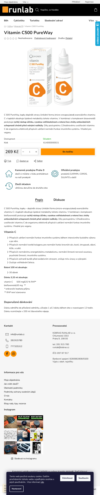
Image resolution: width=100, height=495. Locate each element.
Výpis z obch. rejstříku (63, 361)
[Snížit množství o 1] (23, 152)
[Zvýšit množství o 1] (36, 152)
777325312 (16, 346)
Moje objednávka (11, 2)
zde (42, 482)
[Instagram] (14, 354)
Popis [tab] (39, 200)
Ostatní (68, 38)
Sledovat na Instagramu (25, 458)
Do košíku (68, 151)
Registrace (89, 2)
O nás (6, 395)
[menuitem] (6, 20)
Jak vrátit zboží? (11, 383)
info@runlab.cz (17, 334)
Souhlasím (84, 478)
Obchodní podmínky (13, 388)
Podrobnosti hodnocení (45, 38)
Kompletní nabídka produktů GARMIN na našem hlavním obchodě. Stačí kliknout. (50, 471)
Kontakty (8, 399)
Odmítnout (67, 478)
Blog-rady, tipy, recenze (15, 403)
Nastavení (16, 488)
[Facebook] (7, 354)
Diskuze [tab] (59, 200)
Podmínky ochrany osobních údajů (20, 391)
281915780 (16, 340)
